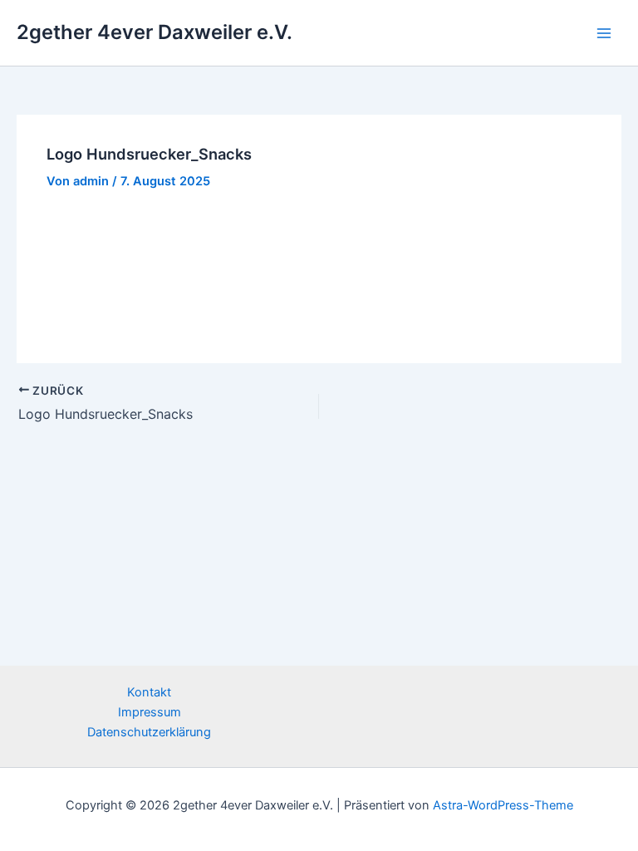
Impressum (149, 712)
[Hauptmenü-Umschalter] (603, 33)
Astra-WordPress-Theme (503, 805)
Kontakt (149, 692)
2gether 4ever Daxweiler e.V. (154, 32)
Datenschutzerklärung (149, 732)
